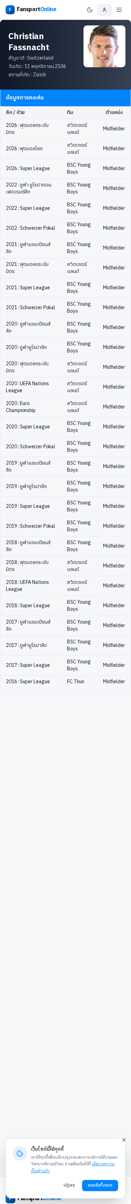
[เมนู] (119, 9)
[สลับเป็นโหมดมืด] (89, 9)
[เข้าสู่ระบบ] (104, 9)
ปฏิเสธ (69, 1185)
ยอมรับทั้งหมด (100, 1185)
